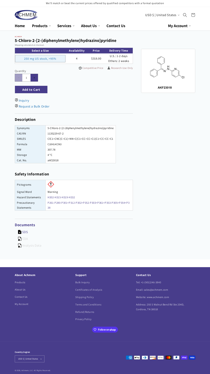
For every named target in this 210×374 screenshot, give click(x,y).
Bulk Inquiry (82, 282)
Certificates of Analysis (88, 289)
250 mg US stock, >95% (40, 58)
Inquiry (24, 100)
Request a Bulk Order (34, 106)
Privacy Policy (83, 319)
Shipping (19, 45)
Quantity (20, 71)
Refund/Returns (84, 312)
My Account (21, 304)
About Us (20, 289)
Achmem (25, 370)
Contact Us (21, 297)
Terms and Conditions (88, 304)
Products (20, 282)
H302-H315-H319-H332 (61, 197)
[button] (41, 25)
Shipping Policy (84, 297)
